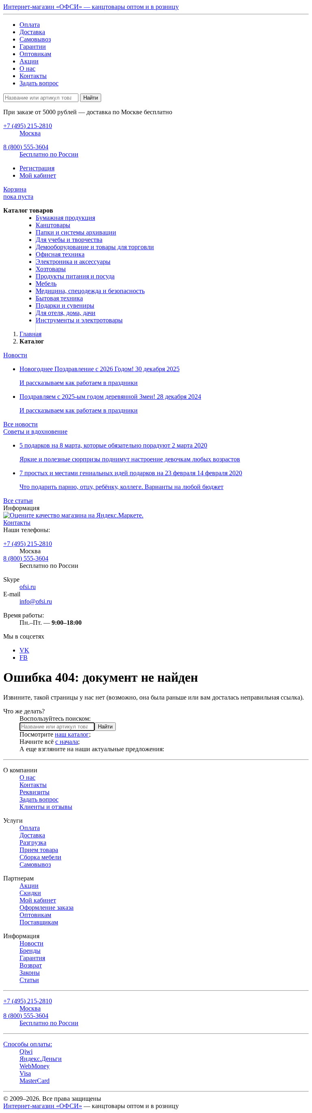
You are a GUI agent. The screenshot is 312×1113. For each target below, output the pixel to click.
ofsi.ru (28, 586)
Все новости (20, 424)
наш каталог (72, 734)
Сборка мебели (40, 857)
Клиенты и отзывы (46, 806)
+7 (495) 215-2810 (27, 543)
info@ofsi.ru (36, 601)
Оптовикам (35, 53)
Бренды (30, 950)
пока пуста (18, 193)
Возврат (31, 965)
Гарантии (33, 46)
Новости (15, 355)
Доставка (32, 31)
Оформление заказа (47, 907)
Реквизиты (35, 792)
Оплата (30, 24)
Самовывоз (35, 39)
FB (24, 657)
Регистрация (37, 168)
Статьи (29, 979)
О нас (27, 68)
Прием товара (39, 849)
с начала (66, 741)
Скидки (30, 892)
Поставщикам (39, 922)
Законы (30, 972)
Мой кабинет (38, 175)
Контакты (33, 75)
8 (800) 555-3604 (25, 558)
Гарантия (32, 957)
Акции (29, 61)
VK (24, 650)
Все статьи (18, 500)
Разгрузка (33, 842)
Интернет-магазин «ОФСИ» (42, 1105)
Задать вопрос (39, 83)
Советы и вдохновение (35, 431)
